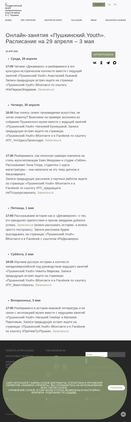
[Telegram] (108, 63)
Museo (8, 20)
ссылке (71, 392)
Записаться (46, 89)
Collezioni (76, 20)
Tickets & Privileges (20, 350)
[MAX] (115, 63)
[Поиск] (89, 5)
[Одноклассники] (101, 63)
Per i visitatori (28, 20)
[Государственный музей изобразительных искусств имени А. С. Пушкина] (13, 15)
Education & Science (116, 20)
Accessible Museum (19, 356)
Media (93, 20)
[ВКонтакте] (95, 63)
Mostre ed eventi (53, 20)
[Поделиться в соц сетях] (122, 5)
